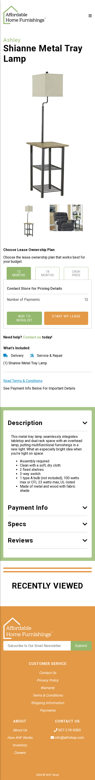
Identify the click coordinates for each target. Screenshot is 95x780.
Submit (81, 646)
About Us (20, 730)
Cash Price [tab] (76, 273)
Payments (47, 710)
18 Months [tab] (47, 273)
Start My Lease (66, 316)
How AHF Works (19, 738)
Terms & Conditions (47, 695)
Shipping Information (47, 703)
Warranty (47, 688)
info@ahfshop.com (69, 738)
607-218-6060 (69, 730)
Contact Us (47, 673)
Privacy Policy (48, 680)
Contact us (32, 337)
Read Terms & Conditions (22, 381)
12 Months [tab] (18, 273)
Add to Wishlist (24, 318)
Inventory (20, 745)
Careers (20, 753)
